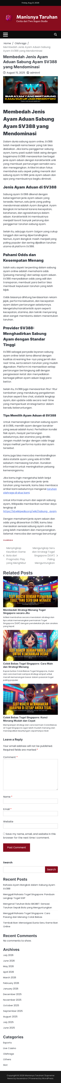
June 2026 (9, 960)
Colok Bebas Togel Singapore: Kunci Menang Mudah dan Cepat (25, 719)
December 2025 (12, 994)
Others (7, 1059)
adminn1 (35, 72)
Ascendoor (22, 1078)
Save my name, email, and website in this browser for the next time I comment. (29, 835)
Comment (10, 757)
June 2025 (9, 1027)
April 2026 (8, 971)
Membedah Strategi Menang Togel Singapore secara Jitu (24, 611)
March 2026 (9, 977)
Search (8, 862)
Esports (7, 1042)
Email (7, 809)
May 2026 (8, 966)
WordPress (47, 1078)
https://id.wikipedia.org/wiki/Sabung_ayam (29, 511)
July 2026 (8, 955)
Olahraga (8, 540)
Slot (5, 1065)
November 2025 (12, 999)
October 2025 (11, 1005)
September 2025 (13, 1011)
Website (8, 821)
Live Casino (9, 1048)
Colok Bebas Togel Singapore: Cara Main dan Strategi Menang (28, 665)
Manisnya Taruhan (36, 17)
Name (7, 797)
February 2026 (11, 983)
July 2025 (8, 1022)
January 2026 (10, 988)
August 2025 (10, 1016)
